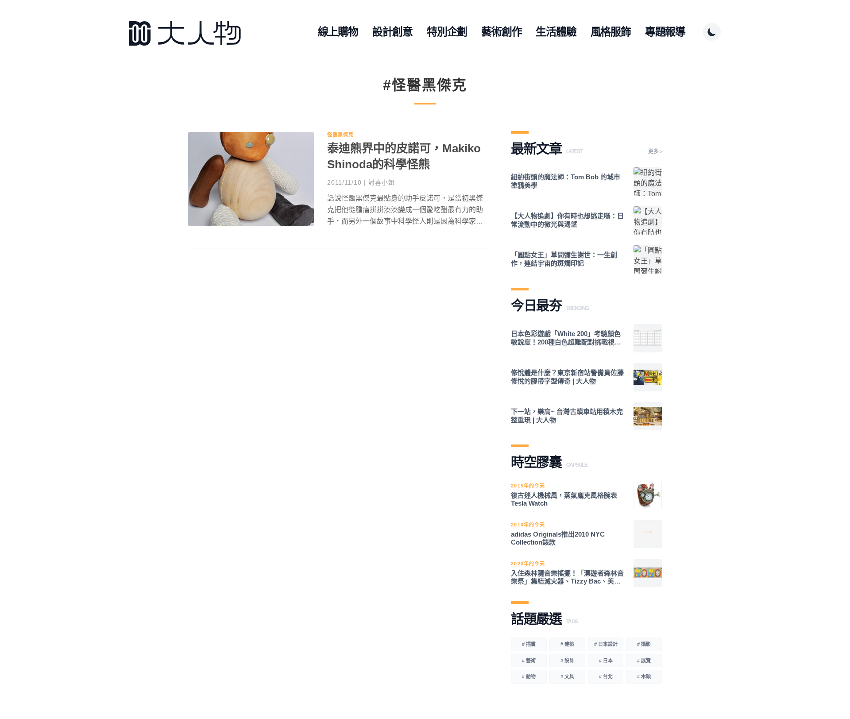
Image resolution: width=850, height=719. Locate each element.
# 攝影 (644, 644)
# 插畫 (529, 644)
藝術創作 (501, 32)
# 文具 (567, 676)
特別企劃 (447, 32)
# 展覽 (644, 660)
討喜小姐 (381, 182)
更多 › (655, 151)
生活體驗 (556, 32)
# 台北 (606, 676)
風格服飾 (611, 32)
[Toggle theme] (712, 32)
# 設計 (567, 660)
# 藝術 (529, 660)
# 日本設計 (606, 644)
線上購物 (338, 32)
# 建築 (567, 644)
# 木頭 (644, 676)
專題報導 (665, 32)
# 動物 (529, 676)
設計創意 (392, 32)
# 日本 (606, 660)
